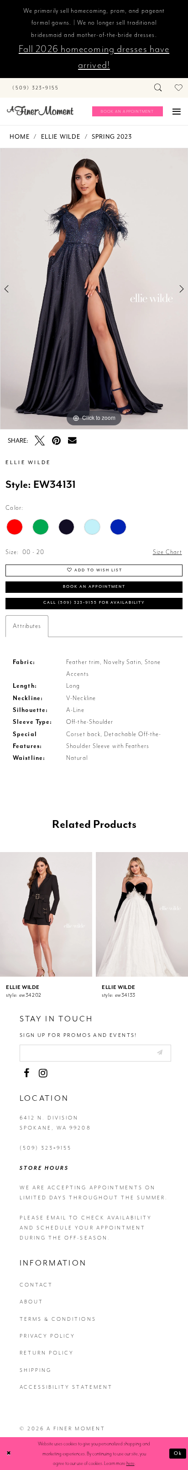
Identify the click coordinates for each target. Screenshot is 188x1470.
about (31, 1301)
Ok (178, 1453)
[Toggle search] (158, 88)
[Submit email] (159, 1053)
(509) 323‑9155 (46, 1148)
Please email (43, 1217)
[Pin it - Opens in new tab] (56, 441)
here (130, 1463)
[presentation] (46, 914)
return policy (47, 1353)
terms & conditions (58, 1319)
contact (36, 1285)
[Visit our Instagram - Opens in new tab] (43, 1073)
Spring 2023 (112, 137)
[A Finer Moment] (40, 110)
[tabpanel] (94, 288)
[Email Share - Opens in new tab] (72, 440)
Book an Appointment (94, 586)
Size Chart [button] (167, 552)
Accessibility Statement (66, 1387)
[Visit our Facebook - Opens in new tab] (26, 1073)
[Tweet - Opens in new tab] (40, 441)
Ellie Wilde (60, 137)
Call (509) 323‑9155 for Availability (94, 602)
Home (20, 137)
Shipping (36, 1370)
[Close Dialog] (9, 1454)
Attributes (27, 626)
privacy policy (48, 1336)
